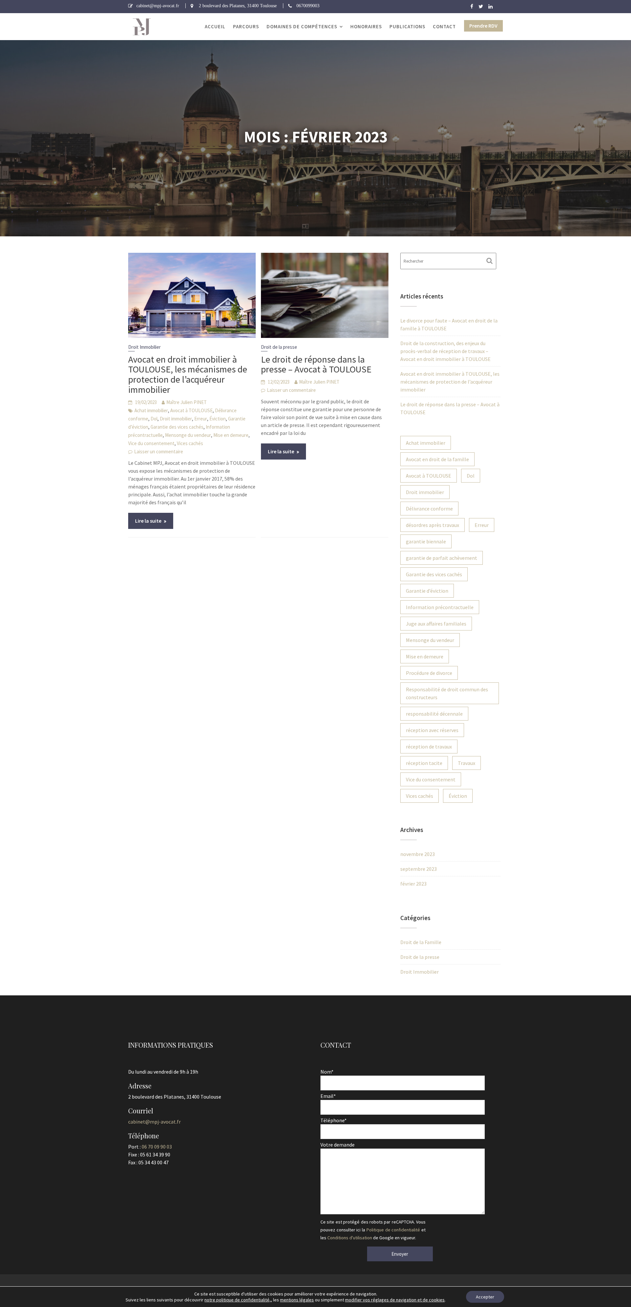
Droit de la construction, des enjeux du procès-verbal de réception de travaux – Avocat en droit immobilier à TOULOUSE (445, 351)
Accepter (485, 1297)
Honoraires (366, 26)
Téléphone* (333, 1120)
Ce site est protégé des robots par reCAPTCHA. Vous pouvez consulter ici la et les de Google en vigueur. (373, 1230)
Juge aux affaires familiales (436, 623)
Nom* (327, 1071)
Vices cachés (190, 443)
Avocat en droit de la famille (437, 459)
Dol (154, 419)
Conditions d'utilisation (349, 1238)
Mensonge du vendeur (188, 435)
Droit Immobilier (144, 347)
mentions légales (297, 1300)
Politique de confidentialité (393, 1230)
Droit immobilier (176, 419)
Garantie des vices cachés (177, 427)
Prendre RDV (483, 25)
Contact (444, 26)
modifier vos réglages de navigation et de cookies (395, 1300)
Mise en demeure (230, 435)
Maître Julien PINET (186, 402)
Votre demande (337, 1144)
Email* (328, 1096)
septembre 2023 (418, 869)
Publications (407, 26)
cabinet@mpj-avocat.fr (157, 5)
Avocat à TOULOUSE (191, 410)
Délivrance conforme (429, 508)
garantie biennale (426, 541)
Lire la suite (148, 520)
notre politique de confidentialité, (237, 1300)
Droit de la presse (279, 347)
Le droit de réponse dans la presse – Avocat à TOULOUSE (316, 364)
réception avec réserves (432, 730)
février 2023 (413, 883)
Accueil (215, 26)
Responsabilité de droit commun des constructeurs (447, 693)
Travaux (466, 763)
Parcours (246, 26)
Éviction (217, 419)
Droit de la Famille (420, 942)
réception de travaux (429, 746)
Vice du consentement (151, 443)
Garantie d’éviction (427, 590)
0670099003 (307, 5)
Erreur (200, 419)
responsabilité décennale (434, 713)
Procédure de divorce (429, 673)
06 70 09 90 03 (157, 1146)
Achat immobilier (151, 410)
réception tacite (424, 763)
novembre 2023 (417, 854)
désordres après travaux (432, 525)
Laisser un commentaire (158, 451)
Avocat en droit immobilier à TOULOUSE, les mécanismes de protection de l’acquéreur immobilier (187, 374)
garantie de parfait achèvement (441, 558)
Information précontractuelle (440, 607)
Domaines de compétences (302, 26)
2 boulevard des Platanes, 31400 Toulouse (238, 5)
